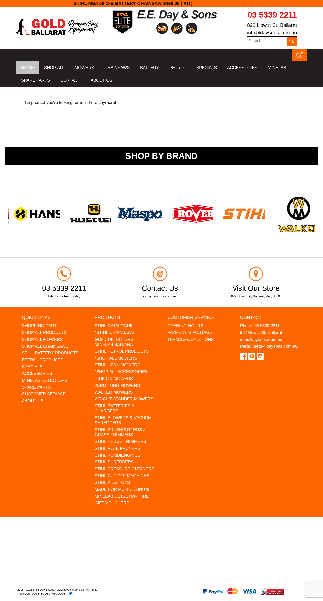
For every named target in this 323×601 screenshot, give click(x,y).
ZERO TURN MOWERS (117, 385)
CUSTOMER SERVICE (44, 394)
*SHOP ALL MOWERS (116, 358)
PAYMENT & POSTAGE (189, 332)
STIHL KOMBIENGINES (117, 455)
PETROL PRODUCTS (42, 360)
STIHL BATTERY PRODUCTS (50, 353)
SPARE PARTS (35, 80)
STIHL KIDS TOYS (112, 482)
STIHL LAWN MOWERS (117, 365)
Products (107, 317)
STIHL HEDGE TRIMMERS (120, 441)
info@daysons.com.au (272, 32)
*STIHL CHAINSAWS (114, 332)
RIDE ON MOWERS (114, 378)
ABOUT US (101, 80)
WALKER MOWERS (114, 392)
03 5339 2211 (272, 14)
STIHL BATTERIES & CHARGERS (114, 408)
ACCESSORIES (242, 67)
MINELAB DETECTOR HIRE (122, 496)
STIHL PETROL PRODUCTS (122, 351)
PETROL (177, 67)
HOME (27, 67)
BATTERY (149, 67)
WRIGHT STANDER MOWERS (124, 399)
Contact (251, 317)
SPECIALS (206, 67)
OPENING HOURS (185, 325)
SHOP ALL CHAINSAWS (45, 346)
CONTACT (70, 80)
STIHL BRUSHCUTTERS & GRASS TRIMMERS (120, 432)
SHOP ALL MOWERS (42, 339)
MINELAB (277, 67)
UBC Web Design (55, 593)
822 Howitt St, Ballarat (272, 25)
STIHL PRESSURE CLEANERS (124, 468)
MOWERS (84, 67)
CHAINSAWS (117, 67)
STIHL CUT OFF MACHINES (122, 475)
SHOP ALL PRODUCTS (44, 332)
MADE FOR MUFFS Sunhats (122, 489)
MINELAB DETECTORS (44, 380)
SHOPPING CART (39, 325)
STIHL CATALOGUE (114, 325)
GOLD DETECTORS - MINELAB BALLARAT (115, 342)
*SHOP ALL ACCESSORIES (121, 371)
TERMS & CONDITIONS (190, 339)
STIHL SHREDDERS (114, 462)
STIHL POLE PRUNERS (117, 448)
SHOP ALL (54, 67)
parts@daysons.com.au (275, 346)
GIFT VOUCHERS (112, 503)
